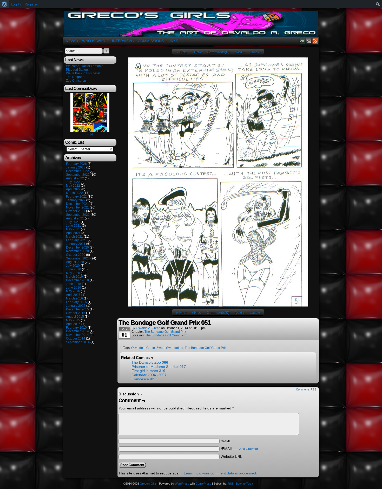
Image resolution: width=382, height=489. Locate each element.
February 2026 (76, 164)
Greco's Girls (191, 24)
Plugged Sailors (77, 69)
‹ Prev (197, 52)
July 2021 (73, 222)
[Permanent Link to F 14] (89, 131)
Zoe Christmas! (76, 80)
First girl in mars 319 (148, 371)
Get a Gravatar (248, 449)
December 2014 (77, 331)
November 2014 (77, 335)
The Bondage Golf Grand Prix (165, 332)
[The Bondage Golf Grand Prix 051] (218, 305)
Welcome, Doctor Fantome (84, 66)
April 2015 (73, 324)
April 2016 (73, 295)
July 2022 (73, 182)
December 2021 (77, 204)
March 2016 (74, 298)
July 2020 (73, 266)
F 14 (90, 134)
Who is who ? (95, 41)
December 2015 (77, 309)
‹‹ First (181, 52)
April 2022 (73, 189)
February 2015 (76, 327)
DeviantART (302, 41)
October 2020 (75, 255)
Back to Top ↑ (244, 483)
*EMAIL (239, 449)
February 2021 (76, 240)
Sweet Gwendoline (169, 348)
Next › (240, 52)
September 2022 (78, 175)
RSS (315, 41)
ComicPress (203, 483)
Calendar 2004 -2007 (149, 375)
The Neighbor (75, 77)
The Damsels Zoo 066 (149, 362)
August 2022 (75, 178)
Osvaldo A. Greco (148, 328)
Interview (123, 41)
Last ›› (255, 52)
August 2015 (75, 316)
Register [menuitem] (31, 4)
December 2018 (77, 280)
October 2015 (75, 313)
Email (309, 41)
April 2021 (73, 233)
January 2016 (75, 306)
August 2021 (75, 218)
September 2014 (78, 342)
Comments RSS (306, 389)
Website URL (231, 456)
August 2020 (75, 262)
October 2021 (75, 211)
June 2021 (73, 225)
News (72, 41)
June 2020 (73, 269)
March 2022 (74, 193)
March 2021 (74, 236)
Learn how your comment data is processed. (220, 473)
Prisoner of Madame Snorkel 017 (158, 366)
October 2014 (75, 338)
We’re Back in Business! (83, 73)
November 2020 (77, 251)
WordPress (182, 483)
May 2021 (73, 229)
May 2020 (73, 273)
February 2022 (76, 196)
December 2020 (77, 247)
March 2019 (74, 276)
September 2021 (78, 215)
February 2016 (76, 302)
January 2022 (75, 200)
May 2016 (73, 291)
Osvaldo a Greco (143, 348)
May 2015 (73, 320)
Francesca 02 (142, 379)
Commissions (151, 41)
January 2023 (75, 167)
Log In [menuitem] (16, 4)
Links (173, 41)
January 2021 (75, 244)
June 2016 (73, 287)
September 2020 (78, 258)
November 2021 (77, 207)
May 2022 (73, 185)
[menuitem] (4, 4)
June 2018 (73, 284)
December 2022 (77, 171)
